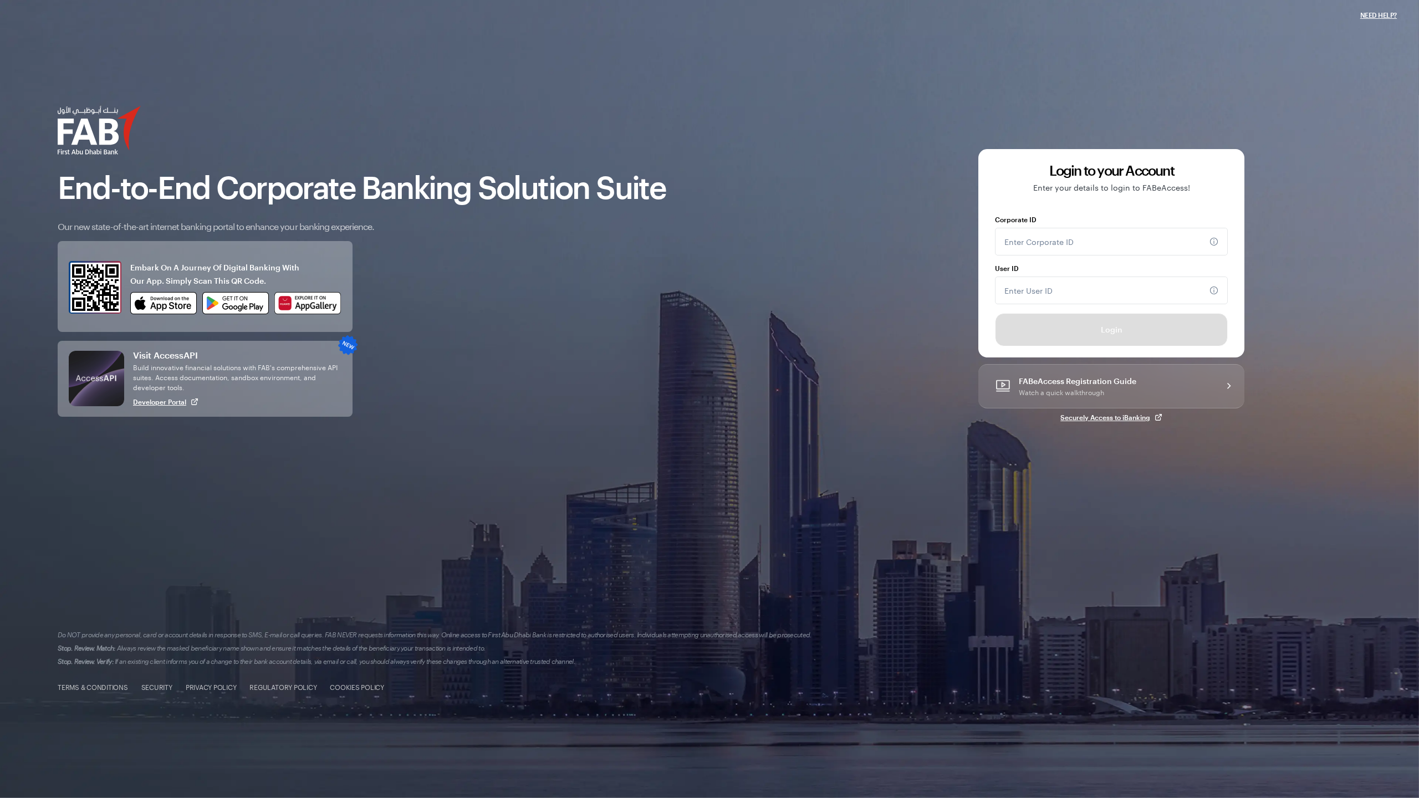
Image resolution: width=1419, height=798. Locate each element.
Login (1111, 329)
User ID (1007, 268)
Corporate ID (1016, 219)
